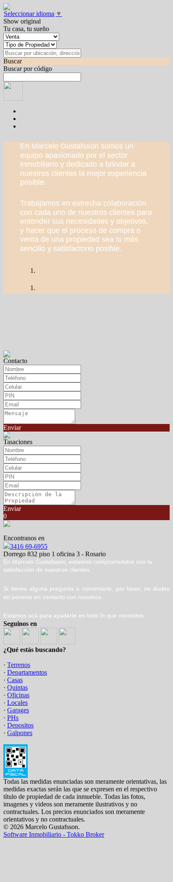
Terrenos (18, 664)
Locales (17, 702)
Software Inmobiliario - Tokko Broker (53, 834)
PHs (12, 717)
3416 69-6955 (28, 546)
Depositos (20, 725)
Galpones (19, 732)
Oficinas (18, 695)
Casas (15, 679)
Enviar (12, 427)
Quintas (17, 687)
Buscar (12, 61)
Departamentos (27, 672)
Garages (18, 710)
